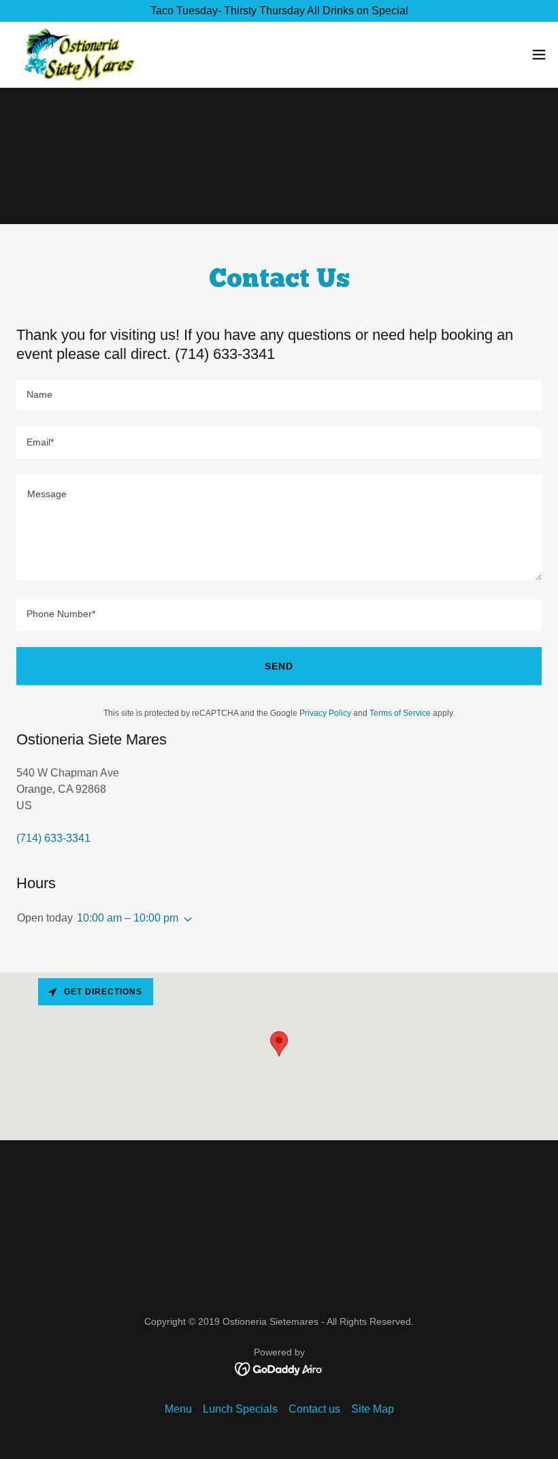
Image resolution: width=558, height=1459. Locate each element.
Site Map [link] (372, 1409)
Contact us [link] (314, 1409)
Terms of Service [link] (400, 713)
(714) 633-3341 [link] (53, 838)
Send (279, 666)
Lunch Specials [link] (240, 1409)
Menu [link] (178, 1409)
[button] (539, 54)
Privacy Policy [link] (325, 713)
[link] (77, 54)
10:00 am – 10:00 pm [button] (127, 918)
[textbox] (279, 395)
